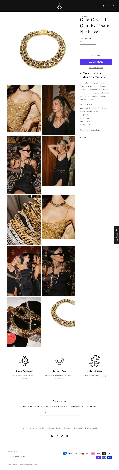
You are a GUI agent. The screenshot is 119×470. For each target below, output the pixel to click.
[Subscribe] (77, 413)
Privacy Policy (78, 428)
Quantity (82, 42)
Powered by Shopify (31, 464)
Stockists (67, 428)
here (98, 130)
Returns (59, 428)
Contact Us (23, 428)
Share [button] (84, 137)
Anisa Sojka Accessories (19, 464)
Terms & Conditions (92, 428)
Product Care (40, 428)
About (32, 428)
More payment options (96, 67)
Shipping (51, 428)
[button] (4, 5)
